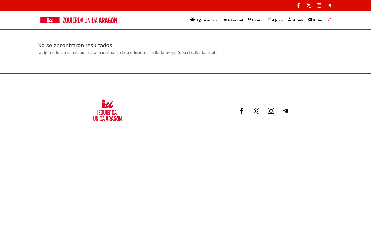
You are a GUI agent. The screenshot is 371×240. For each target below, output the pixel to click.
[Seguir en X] (308, 5)
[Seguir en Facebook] (298, 5)
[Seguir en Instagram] (319, 5)
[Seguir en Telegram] (329, 5)
